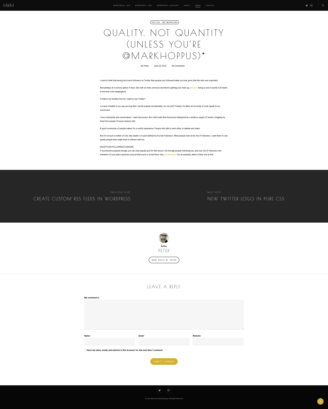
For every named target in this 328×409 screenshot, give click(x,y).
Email (142, 336)
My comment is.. (92, 297)
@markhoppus (170, 154)
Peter (146, 66)
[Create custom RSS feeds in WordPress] (82, 196)
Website (197, 336)
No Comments (178, 66)
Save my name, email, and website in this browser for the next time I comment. (125, 350)
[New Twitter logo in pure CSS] (246, 196)
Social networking (165, 22)
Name (87, 336)
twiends (194, 88)
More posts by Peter (164, 260)
